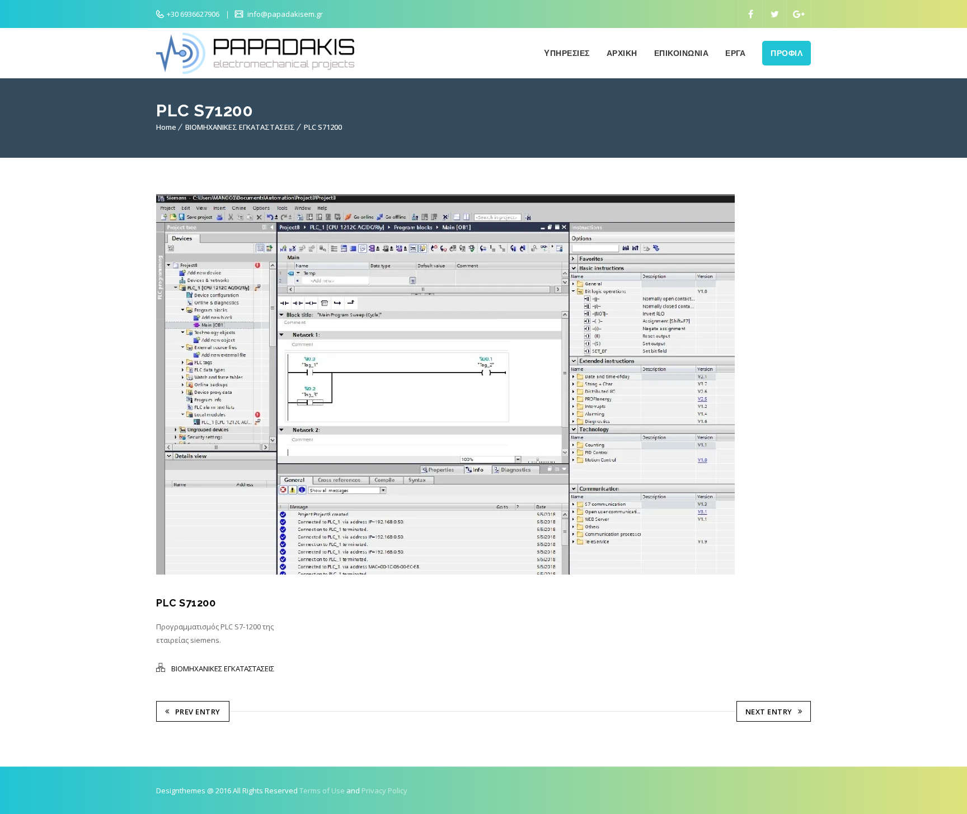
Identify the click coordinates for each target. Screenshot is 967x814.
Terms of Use (322, 790)
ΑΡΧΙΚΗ (622, 53)
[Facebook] (750, 14)
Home (166, 127)
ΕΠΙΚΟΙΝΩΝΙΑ (681, 53)
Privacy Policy (384, 790)
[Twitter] (774, 14)
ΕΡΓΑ (735, 53)
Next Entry (768, 712)
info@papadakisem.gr (284, 14)
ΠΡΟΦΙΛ (786, 53)
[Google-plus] (798, 14)
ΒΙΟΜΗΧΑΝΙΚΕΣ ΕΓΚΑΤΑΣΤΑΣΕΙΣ (240, 127)
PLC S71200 (323, 127)
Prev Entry (197, 712)
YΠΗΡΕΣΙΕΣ (567, 53)
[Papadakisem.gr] (259, 53)
